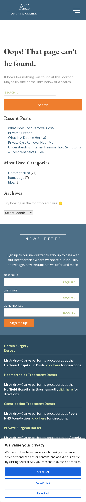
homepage (16, 177)
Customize (43, 482)
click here (53, 365)
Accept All (43, 472)
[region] (43, 470)
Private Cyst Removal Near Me (30, 142)
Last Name (10, 290)
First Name (11, 275)
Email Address (13, 305)
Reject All (43, 493)
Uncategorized (19, 173)
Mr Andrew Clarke (24, 10)
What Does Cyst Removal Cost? (31, 128)
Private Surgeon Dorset (23, 428)
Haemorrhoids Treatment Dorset (30, 375)
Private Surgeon (20, 133)
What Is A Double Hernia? (27, 137)
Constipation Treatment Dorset (29, 404)
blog (11, 182)
